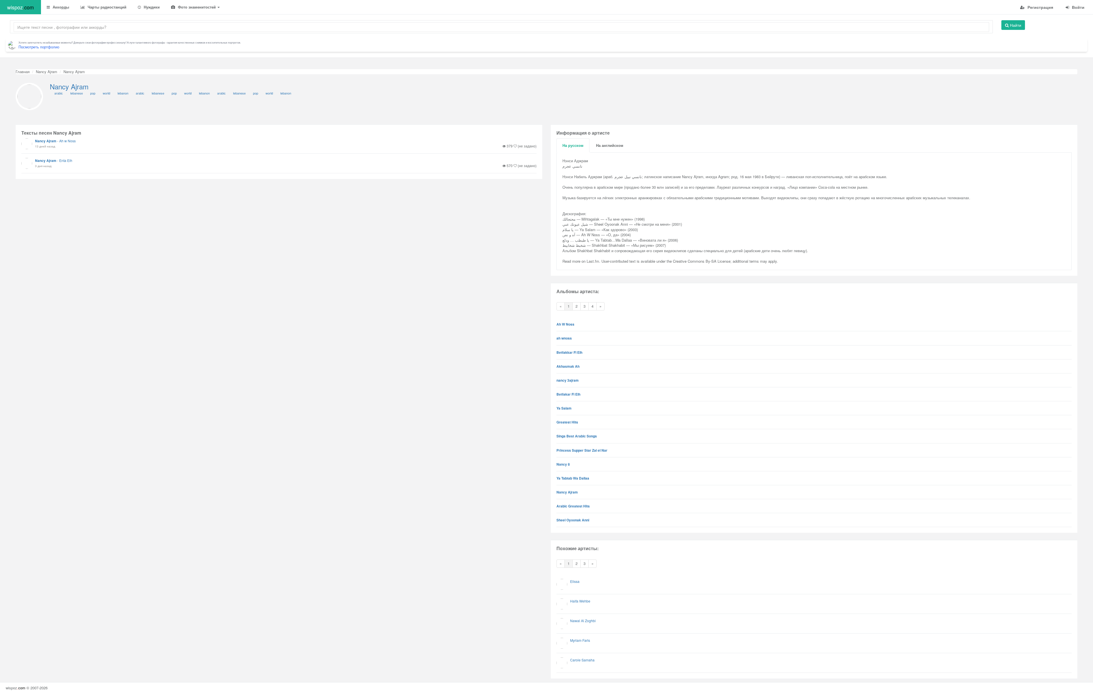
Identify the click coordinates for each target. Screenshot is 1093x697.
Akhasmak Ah (568, 366)
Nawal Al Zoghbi (583, 620)
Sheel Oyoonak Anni (572, 520)
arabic (58, 93)
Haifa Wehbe (580, 601)
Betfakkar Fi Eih (569, 352)
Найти (1015, 25)
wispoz (20, 7)
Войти (1077, 7)
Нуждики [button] (151, 7)
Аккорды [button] (60, 7)
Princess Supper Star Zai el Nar (581, 450)
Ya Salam (564, 408)
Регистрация (1039, 7)
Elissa (575, 581)
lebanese (76, 93)
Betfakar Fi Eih (568, 394)
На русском (573, 145)
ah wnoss (564, 338)
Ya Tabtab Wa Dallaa (572, 478)
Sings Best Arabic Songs (576, 436)
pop (92, 93)
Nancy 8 (563, 464)
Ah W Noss (565, 324)
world (106, 93)
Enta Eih (65, 160)
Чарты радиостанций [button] (106, 7)
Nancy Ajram (46, 71)
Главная (23, 71)
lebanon (123, 93)
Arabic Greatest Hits (573, 506)
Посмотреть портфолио (39, 47)
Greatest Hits (567, 422)
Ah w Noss (67, 140)
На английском (609, 145)
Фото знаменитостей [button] (197, 7)
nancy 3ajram (567, 380)
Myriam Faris (580, 640)
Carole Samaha (582, 659)
